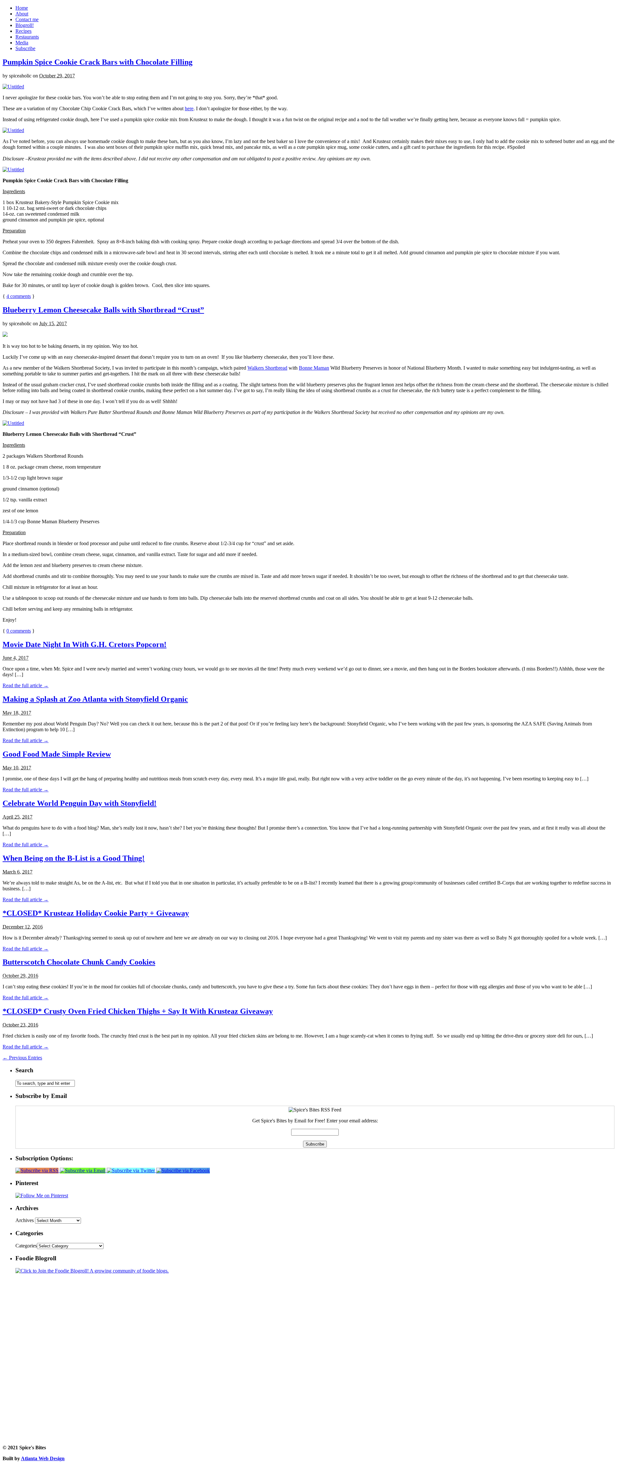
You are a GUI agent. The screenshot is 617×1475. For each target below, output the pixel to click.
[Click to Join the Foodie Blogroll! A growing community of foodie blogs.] (92, 1270)
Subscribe (25, 48)
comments (18, 296)
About (21, 13)
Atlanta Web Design (43, 1458)
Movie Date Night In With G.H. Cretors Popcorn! (84, 644)
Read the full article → (26, 685)
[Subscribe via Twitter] (131, 1170)
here (189, 108)
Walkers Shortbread (267, 368)
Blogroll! (24, 25)
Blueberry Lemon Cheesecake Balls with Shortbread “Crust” (103, 310)
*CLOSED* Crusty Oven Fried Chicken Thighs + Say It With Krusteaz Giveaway (138, 1011)
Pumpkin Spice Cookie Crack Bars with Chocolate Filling (97, 62)
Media (21, 42)
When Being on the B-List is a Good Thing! (74, 858)
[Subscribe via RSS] (37, 1170)
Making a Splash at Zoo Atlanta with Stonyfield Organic (95, 699)
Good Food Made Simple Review (57, 754)
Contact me (27, 19)
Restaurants (27, 37)
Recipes (23, 31)
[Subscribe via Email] (83, 1170)
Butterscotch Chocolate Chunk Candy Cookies (79, 962)
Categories (26, 1245)
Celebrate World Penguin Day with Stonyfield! (79, 803)
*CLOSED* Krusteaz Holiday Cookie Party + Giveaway (96, 913)
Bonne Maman (314, 368)
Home (21, 8)
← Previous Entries (22, 1057)
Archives (24, 1220)
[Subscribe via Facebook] (183, 1170)
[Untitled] (13, 86)
